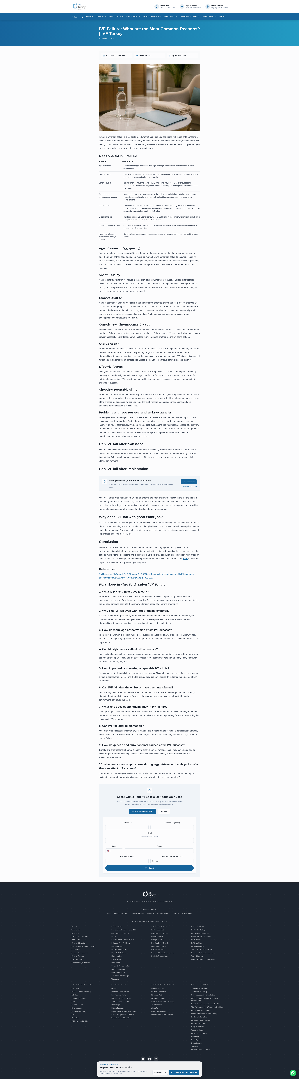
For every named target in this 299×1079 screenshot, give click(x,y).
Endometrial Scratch (78, 998)
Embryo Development (79, 953)
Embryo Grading (157, 940)
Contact (222, 16)
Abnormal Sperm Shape (120, 976)
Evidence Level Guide (79, 1021)
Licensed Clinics (157, 995)
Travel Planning (197, 956)
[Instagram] (156, 1058)
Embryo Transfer (77, 956)
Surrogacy (195, 1046)
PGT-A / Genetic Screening (81, 992)
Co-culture (75, 1018)
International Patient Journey (162, 1014)
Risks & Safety (169, 16)
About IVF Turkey (120, 913)
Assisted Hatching (78, 1011)
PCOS (113, 936)
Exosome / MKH (77, 1005)
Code (114, 846)
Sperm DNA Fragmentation (121, 966)
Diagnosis (100, 16)
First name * (127, 823)
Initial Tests (75, 940)
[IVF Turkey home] (74, 16)
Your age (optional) (127, 856)
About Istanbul (156, 1005)
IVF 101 (88, 16)
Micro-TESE (115, 963)
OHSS (113, 988)
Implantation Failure (158, 946)
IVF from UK (195, 940)
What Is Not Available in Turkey (162, 1001)
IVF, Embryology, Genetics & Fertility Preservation (204, 999)
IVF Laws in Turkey (158, 998)
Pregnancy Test (77, 959)
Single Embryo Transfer (120, 1001)
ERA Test (74, 995)
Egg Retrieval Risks (118, 995)
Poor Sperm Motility (118, 972)
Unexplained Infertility (119, 949)
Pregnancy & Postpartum (200, 1020)
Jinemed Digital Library (199, 988)
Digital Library (208, 16)
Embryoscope (76, 1008)
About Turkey (156, 1008)
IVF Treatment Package (200, 933)
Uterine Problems (117, 946)
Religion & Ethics (197, 1027)
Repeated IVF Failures (119, 953)
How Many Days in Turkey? (201, 936)
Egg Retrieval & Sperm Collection (83, 946)
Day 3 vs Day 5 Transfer (160, 943)
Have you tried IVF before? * (172, 856)
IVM (72, 1014)
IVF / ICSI (150, 913)
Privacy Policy (187, 913)
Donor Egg (195, 1036)
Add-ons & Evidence (151, 16)
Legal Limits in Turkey (199, 1033)
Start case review (188, 482)
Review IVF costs (190, 487)
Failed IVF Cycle (157, 949)
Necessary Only (160, 1072)
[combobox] (114, 850)
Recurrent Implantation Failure (162, 953)
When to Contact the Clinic (121, 1018)
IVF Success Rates (158, 930)
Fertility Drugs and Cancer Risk (122, 1014)
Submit (151, 868)
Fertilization (75, 949)
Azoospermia (116, 959)
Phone (159, 846)
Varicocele (115, 979)
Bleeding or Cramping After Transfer (124, 1011)
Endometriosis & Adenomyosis (122, 940)
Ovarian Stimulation (78, 943)
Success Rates (115, 16)
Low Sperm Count (118, 969)
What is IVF (75, 930)
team (185, 558)
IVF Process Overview (79, 936)
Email (150, 833)
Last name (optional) (172, 823)
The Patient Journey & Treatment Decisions (207, 1007)
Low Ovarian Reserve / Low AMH (123, 930)
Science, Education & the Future (203, 995)
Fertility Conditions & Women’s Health (205, 1004)
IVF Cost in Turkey (198, 930)
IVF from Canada (197, 946)
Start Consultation (142, 811)
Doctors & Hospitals (137, 913)
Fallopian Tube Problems (120, 943)
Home (109, 913)
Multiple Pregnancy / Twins (121, 998)
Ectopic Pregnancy (118, 1008)
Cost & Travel (132, 16)
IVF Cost (164, 811)
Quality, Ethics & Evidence (200, 1010)
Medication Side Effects (120, 992)
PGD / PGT (75, 988)
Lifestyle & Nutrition (198, 1023)
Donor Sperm (196, 1040)
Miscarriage (115, 1005)
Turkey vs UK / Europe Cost (201, 949)
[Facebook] (143, 1058)
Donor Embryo (196, 1043)
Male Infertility (116, 956)
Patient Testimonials (158, 1011)
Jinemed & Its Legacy (199, 992)
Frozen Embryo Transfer (80, 963)
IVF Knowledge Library (199, 1017)
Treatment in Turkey (188, 16)
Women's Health (197, 1030)
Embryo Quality (157, 936)
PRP (73, 1001)
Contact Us (175, 913)
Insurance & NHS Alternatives (202, 953)
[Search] (81, 16)
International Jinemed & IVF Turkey (204, 1014)
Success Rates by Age (159, 933)
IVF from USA (196, 943)
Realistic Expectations (159, 956)
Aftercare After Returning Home (203, 959)
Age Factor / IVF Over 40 (120, 933)
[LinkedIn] (149, 1058)
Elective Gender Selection (200, 1050)
